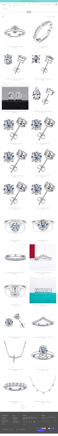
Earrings (33, 3)
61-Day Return (15, 419)
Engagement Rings (16, 3)
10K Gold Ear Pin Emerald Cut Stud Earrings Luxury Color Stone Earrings (15, 111)
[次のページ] (35, 407)
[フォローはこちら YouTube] (34, 422)
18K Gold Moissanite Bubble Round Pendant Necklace (42, 401)
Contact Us (3, 422)
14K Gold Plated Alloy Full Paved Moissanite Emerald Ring (43, 304)
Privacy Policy (15, 417)
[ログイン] (53, 4)
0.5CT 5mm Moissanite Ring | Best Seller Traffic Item (15, 46)
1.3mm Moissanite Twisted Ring (43, 46)
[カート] (55, 4)
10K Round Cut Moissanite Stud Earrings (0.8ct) (15, 175)
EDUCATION (20, 5)
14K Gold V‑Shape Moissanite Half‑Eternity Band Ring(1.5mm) (43, 337)
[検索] (51, 4)
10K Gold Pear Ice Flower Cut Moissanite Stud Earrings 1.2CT (42, 111)
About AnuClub (4, 417)
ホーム (2, 8)
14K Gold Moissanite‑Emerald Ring (15, 304)
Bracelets (9, 5)
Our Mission (4, 418)
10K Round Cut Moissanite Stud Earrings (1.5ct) (43, 175)
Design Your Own (4, 419)
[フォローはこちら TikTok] (24, 424)
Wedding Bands (23, 3)
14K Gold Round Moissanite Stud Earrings (15, 337)
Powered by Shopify (22, 429)
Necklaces (29, 3)
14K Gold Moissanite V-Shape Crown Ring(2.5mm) (43, 272)
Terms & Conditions (16, 421)
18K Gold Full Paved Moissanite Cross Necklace (15, 369)
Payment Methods (16, 422)
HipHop (14, 5)
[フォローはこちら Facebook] (24, 422)
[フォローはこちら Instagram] (29, 422)
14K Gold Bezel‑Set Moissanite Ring (15, 240)
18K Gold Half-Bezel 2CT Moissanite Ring (43, 369)
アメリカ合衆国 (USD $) (42, 4)
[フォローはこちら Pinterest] (31, 422)
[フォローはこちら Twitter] (26, 422)
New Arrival (10, 3)
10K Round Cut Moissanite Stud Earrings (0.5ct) (42, 143)
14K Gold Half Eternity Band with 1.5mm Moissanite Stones (15, 272)
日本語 (48, 4)
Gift (17, 5)
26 (32, 406)
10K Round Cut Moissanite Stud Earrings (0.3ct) (15, 143)
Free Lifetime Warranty (5, 421)
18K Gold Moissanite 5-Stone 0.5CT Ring (15, 401)
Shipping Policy (15, 418)
